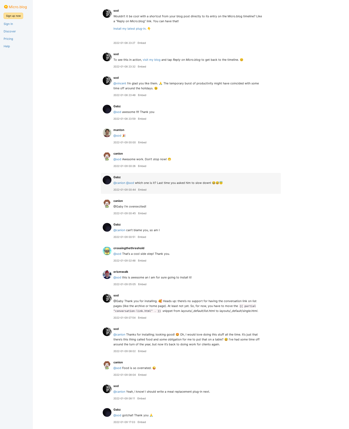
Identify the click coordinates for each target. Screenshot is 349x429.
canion (118, 153)
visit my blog (152, 59)
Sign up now (13, 15)
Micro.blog (18, 7)
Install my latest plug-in (129, 28)
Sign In (8, 24)
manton (118, 130)
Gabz (117, 106)
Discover (10, 31)
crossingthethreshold (128, 248)
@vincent (119, 83)
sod (116, 10)
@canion (119, 183)
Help (7, 46)
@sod (117, 112)
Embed (142, 42)
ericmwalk (120, 272)
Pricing (8, 39)
